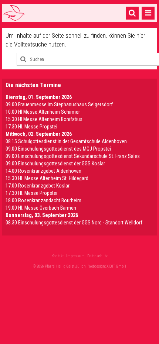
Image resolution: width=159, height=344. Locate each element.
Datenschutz (97, 256)
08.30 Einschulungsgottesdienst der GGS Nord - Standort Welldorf (74, 223)
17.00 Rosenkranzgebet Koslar (38, 186)
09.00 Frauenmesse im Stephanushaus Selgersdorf (59, 104)
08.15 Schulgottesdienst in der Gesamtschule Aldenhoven (66, 141)
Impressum (75, 256)
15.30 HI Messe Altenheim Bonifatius (44, 119)
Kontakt (57, 256)
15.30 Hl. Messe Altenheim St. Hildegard (47, 178)
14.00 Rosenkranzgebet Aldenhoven (43, 171)
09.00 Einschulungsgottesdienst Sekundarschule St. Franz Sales (73, 156)
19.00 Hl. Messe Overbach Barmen (41, 208)
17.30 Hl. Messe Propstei (31, 127)
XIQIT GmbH (116, 266)
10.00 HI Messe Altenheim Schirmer (43, 112)
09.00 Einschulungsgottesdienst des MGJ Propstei (58, 149)
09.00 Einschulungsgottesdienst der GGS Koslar (55, 163)
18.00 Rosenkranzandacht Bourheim (43, 200)
